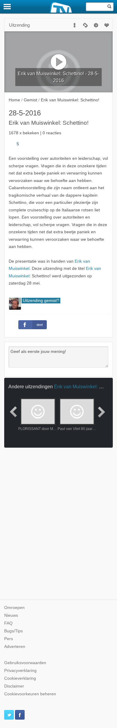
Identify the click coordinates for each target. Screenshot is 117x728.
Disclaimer (14, 686)
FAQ (8, 623)
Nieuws (11, 615)
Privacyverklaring (20, 670)
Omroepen (14, 607)
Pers (8, 639)
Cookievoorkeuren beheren (30, 694)
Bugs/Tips (13, 631)
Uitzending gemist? (41, 300)
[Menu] (7, 7)
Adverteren (14, 646)
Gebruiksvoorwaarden (25, 663)
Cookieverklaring (20, 678)
